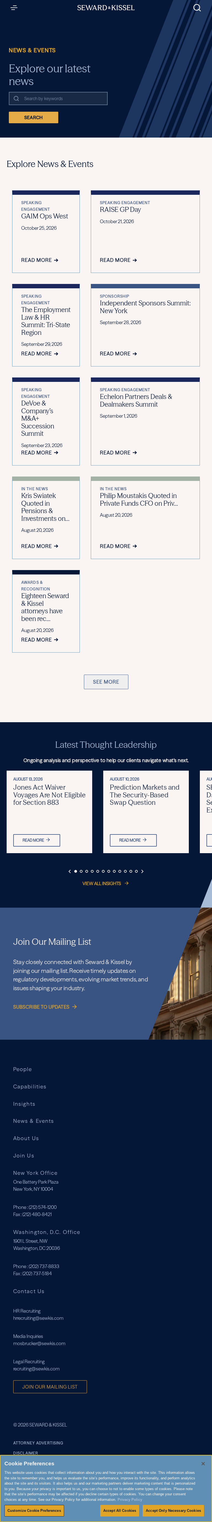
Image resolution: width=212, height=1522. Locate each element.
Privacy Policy (130, 1500)
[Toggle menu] (15, 7)
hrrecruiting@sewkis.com (38, 1318)
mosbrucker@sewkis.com (39, 1343)
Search (33, 117)
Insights (24, 1104)
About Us (26, 1138)
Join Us (24, 1156)
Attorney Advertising (38, 1443)
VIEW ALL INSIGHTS (102, 883)
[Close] (203, 1464)
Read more (33, 840)
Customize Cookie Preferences (34, 1511)
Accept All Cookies (119, 1511)
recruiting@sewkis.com (36, 1369)
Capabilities (30, 1086)
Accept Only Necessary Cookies (173, 1511)
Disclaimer (25, 1453)
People (22, 1069)
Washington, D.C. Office (46, 1232)
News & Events (33, 1121)
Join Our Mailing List (50, 1387)
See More (106, 682)
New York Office (35, 1173)
